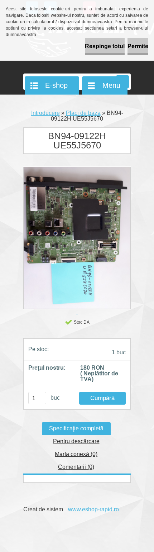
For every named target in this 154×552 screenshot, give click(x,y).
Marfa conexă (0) (76, 454)
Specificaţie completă (76, 428)
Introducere (45, 113)
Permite (137, 46)
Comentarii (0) (76, 467)
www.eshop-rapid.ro (93, 509)
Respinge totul (105, 46)
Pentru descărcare (76, 441)
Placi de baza (83, 113)
